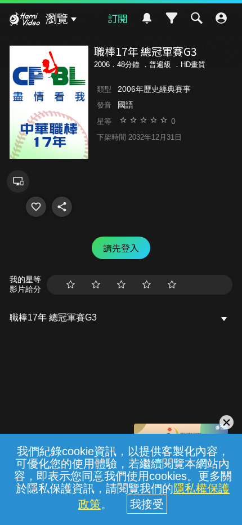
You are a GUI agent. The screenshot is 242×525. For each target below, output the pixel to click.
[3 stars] (121, 285)
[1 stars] (70, 285)
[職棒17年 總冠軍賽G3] (36, 207)
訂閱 (117, 18)
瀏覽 (57, 18)
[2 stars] (96, 285)
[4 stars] (146, 285)
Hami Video (25, 20)
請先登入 (121, 248)
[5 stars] (172, 285)
